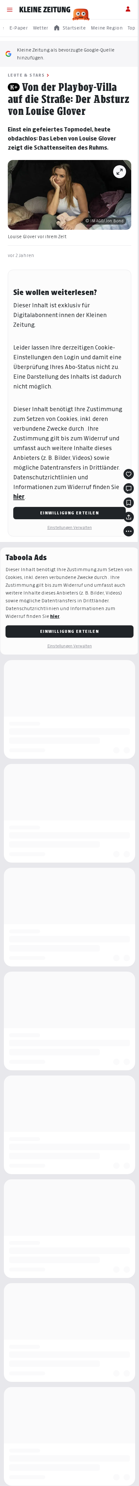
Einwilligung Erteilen (69, 513)
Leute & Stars (26, 75)
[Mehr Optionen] (128, 531)
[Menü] (9, 9)
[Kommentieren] (128, 488)
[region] (69, 28)
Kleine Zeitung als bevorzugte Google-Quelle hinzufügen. (65, 53)
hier (19, 497)
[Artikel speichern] (128, 502)
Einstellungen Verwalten (69, 527)
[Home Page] (44, 9)
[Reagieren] (128, 474)
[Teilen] (128, 517)
